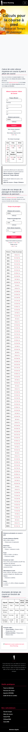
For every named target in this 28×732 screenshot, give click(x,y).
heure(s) (8, 102)
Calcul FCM (6, 716)
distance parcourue (13, 82)
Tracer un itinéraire (8, 688)
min (7, 108)
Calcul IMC (6, 721)
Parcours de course (8, 690)
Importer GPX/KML (8, 693)
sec (7, 114)
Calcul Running (8, 3)
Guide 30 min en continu (10, 695)
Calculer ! (14, 125)
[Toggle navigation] (25, 2)
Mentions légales (14, 729)
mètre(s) (14, 121)
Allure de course (8, 714)
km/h (14, 232)
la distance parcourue (11, 197)
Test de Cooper (7, 711)
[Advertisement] (14, 52)
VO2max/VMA (7, 719)
